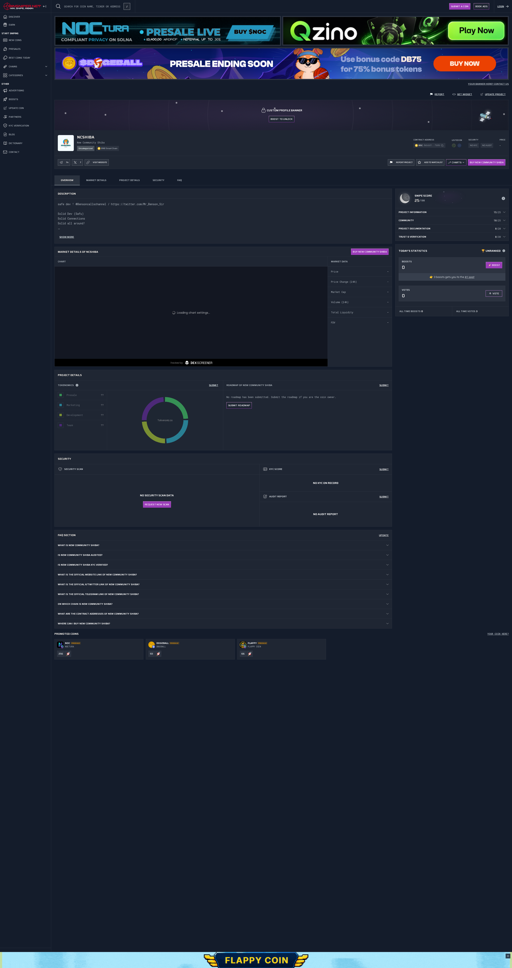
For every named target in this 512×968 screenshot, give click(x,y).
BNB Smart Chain (109, 148)
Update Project (495, 94)
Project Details (129, 180)
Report (439, 94)
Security (158, 180)
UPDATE (384, 535)
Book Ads (481, 6)
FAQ (179, 180)
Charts (456, 162)
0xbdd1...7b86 (432, 145)
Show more (66, 237)
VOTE (496, 293)
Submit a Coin (460, 6)
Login (500, 6)
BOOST (496, 265)
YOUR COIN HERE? (498, 633)
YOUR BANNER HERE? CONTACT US (488, 84)
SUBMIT (213, 385)
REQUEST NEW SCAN (157, 504)
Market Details (96, 180)
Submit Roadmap (239, 405)
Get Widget (464, 94)
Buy (370, 252)
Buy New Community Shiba (487, 162)
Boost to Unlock (282, 119)
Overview (67, 180)
